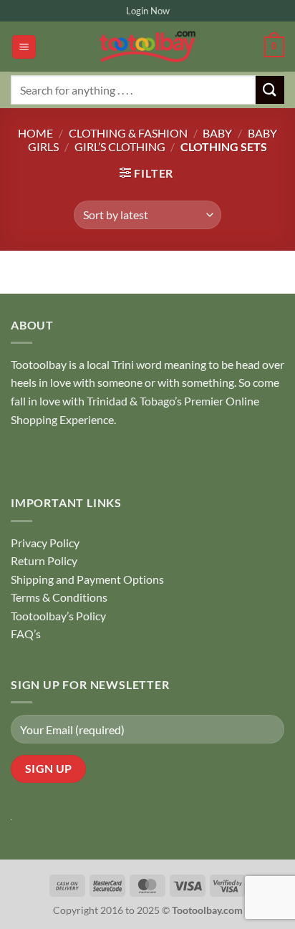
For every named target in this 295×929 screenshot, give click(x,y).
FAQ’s (26, 633)
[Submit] (270, 90)
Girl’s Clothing (119, 146)
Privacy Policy (45, 542)
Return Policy (44, 560)
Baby (217, 133)
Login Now (148, 10)
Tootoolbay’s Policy (58, 615)
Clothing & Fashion (128, 133)
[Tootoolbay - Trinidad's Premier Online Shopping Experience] (147, 46)
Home (35, 133)
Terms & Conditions (59, 597)
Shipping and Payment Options (87, 579)
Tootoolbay (39, 364)
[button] (24, 47)
